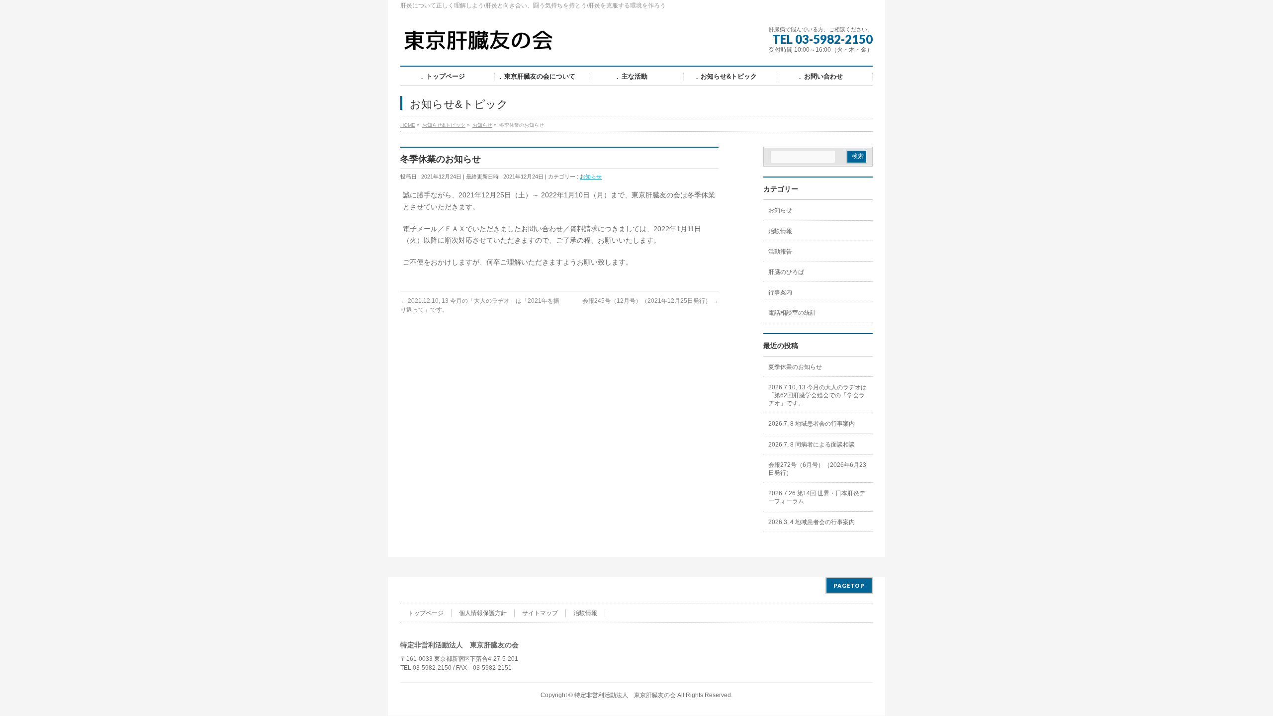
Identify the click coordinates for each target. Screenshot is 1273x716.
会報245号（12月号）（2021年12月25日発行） (650, 300)
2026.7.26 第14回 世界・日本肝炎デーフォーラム (816, 497)
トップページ (426, 613)
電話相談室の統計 (792, 312)
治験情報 (780, 231)
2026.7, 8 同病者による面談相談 (811, 444)
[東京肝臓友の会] (480, 44)
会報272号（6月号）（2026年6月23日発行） (817, 468)
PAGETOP (849, 585)
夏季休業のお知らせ (795, 366)
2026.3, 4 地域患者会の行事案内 (811, 522)
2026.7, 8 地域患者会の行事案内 (811, 423)
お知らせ (591, 176)
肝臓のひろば (786, 271)
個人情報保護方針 (483, 613)
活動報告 (780, 251)
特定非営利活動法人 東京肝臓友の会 (625, 695)
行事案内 (780, 292)
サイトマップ (540, 613)
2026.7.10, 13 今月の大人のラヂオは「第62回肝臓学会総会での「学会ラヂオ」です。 (817, 395)
